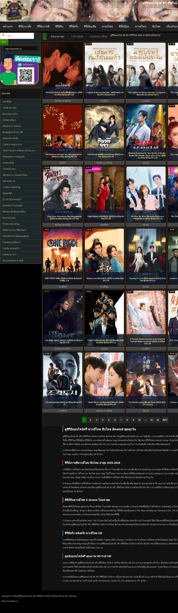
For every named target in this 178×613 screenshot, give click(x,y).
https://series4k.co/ (13, 49)
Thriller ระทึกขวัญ (11, 187)
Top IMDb (77, 36)
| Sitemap (72, 596)
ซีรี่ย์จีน (59, 26)
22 (158, 420)
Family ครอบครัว (11, 248)
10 (139, 420)
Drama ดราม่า (10, 254)
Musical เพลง (9, 218)
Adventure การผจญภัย (13, 156)
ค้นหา (4, 42)
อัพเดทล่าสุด (57, 36)
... (145, 420)
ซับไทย (156, 26)
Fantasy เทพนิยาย (11, 242)
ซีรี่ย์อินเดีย (90, 26)
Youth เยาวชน (9, 108)
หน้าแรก (8, 26)
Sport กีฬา (8, 193)
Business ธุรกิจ (10, 114)
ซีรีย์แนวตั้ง (24, 26)
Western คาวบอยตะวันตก (15, 175)
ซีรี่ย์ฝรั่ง (73, 26)
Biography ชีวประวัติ (13, 132)
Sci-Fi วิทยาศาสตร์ (12, 199)
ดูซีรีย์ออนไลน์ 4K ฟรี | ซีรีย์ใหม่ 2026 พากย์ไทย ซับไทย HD (42, 596)
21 (152, 420)
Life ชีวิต (7, 101)
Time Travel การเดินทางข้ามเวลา (19, 150)
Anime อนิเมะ (9, 120)
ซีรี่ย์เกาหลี (43, 26)
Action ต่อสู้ (8, 163)
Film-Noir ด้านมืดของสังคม (16, 236)
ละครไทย (107, 26)
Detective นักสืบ (10, 138)
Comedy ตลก (9, 169)
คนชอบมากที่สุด (98, 36)
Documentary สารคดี (13, 260)
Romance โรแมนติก (13, 205)
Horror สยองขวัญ (11, 224)
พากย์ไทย (140, 26)
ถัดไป (165, 420)
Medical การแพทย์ (12, 126)
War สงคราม (9, 181)
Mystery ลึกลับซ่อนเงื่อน (14, 211)
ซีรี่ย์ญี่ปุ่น (124, 26)
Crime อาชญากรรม (12, 144)
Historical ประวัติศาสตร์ (14, 230)
